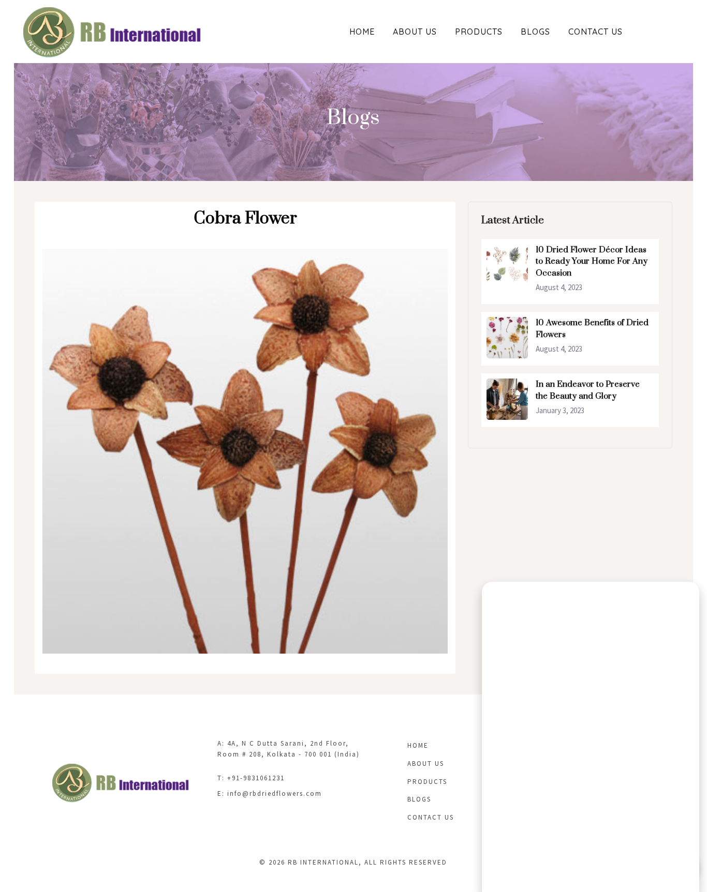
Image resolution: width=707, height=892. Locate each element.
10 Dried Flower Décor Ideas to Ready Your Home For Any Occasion (591, 261)
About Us (415, 31)
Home (362, 31)
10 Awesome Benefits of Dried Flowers (592, 329)
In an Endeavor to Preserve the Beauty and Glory (588, 390)
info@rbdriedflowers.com (274, 793)
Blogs (535, 31)
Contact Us (595, 31)
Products (479, 31)
